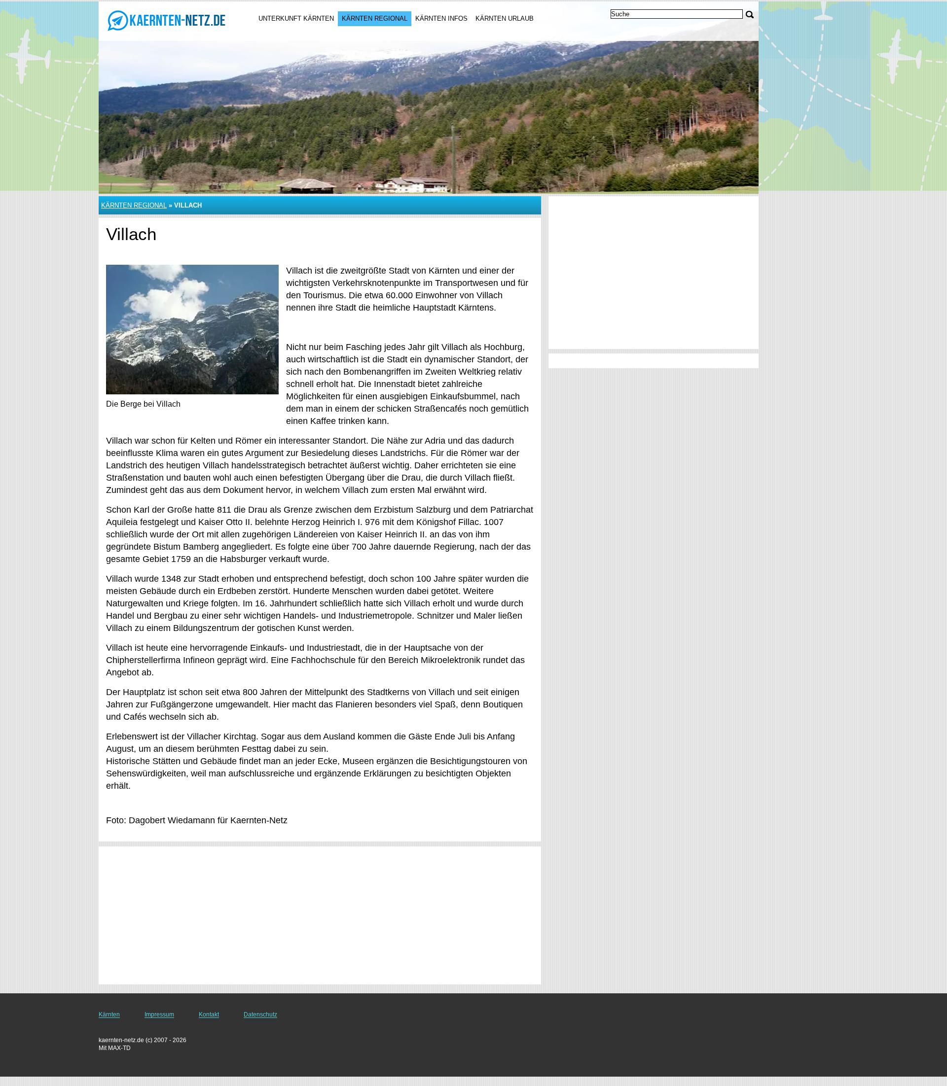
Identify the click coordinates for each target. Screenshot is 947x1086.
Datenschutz (260, 1014)
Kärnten (109, 1014)
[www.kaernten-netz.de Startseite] (166, 20)
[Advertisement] (320, 915)
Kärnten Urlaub (504, 18)
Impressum (159, 1014)
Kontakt (209, 1014)
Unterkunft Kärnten (296, 18)
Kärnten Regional (374, 18)
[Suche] (750, 14)
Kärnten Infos (441, 18)
